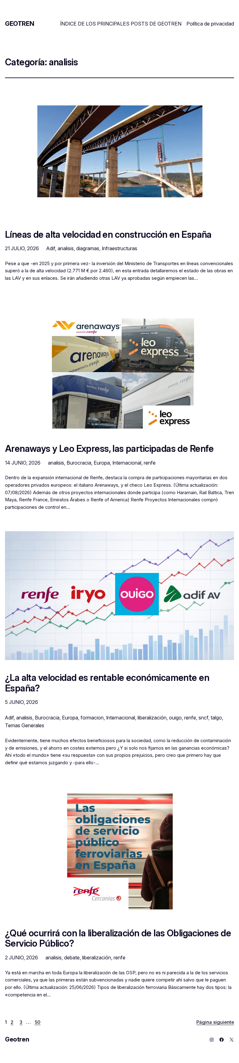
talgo (216, 717)
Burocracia (79, 463)
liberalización (152, 717)
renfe (150, 463)
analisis (66, 248)
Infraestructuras (119, 248)
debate (72, 957)
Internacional (126, 463)
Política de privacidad (210, 24)
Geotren (19, 23)
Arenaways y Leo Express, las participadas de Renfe (109, 448)
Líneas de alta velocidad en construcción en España (108, 234)
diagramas (87, 248)
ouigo (175, 717)
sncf (203, 717)
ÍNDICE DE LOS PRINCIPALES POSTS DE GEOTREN (120, 24)
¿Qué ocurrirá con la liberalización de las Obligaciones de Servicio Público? (118, 938)
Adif (50, 248)
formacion (92, 717)
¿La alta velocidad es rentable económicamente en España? (107, 682)
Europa (102, 463)
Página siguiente (215, 1022)
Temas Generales (24, 725)
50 (37, 1022)
